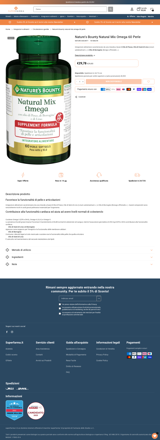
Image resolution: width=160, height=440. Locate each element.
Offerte (9, 360)
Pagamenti (133, 342)
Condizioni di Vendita (105, 349)
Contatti (39, 355)
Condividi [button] (82, 97)
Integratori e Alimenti (22, 29)
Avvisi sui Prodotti (43, 360)
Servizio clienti (45, 342)
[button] (142, 9)
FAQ (68, 372)
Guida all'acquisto (77, 342)
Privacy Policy (102, 355)
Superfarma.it (14, 342)
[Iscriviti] (99, 298)
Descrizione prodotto (84, 55)
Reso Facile (71, 360)
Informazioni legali (108, 342)
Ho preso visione (79, 304)
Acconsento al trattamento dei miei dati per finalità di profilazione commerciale (81, 314)
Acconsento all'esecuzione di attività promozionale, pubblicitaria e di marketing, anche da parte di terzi (81, 308)
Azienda (9, 349)
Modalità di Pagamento (76, 355)
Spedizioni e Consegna (76, 349)
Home (8, 29)
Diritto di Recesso (73, 366)
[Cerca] (110, 9)
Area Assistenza (43, 349)
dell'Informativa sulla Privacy (86, 304)
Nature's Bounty (81, 41)
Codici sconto (11, 355)
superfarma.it (11, 428)
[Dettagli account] (132, 9)
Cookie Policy (102, 360)
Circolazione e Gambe (41, 29)
